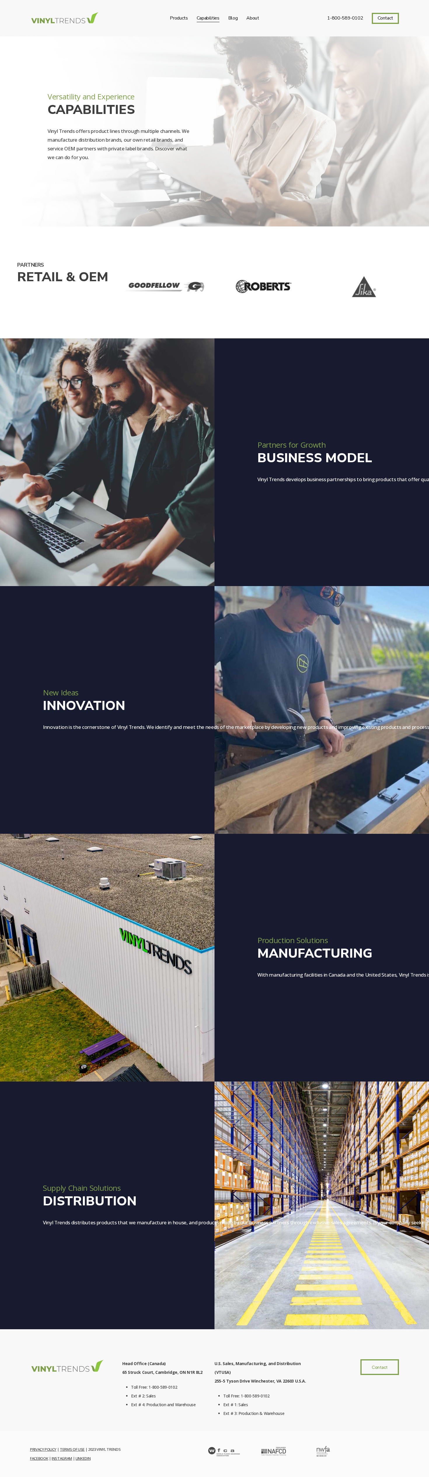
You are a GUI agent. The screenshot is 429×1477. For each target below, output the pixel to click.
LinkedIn (83, 1458)
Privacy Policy (43, 1449)
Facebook (39, 1458)
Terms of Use (72, 1449)
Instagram (62, 1458)
